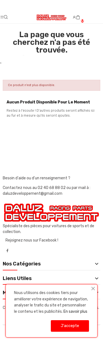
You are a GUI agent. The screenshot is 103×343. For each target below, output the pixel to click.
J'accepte (70, 325)
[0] (78, 17)
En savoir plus (75, 311)
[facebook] (7, 251)
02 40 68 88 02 (52, 187)
